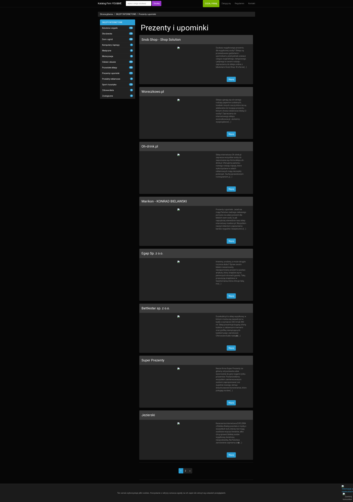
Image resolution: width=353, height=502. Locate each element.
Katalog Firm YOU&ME (110, 3)
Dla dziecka (107, 34)
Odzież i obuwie (109, 62)
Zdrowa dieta (108, 90)
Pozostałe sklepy (109, 68)
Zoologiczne (107, 96)
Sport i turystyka (109, 84)
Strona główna (106, 14)
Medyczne (106, 51)
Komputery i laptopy (111, 45)
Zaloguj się (226, 3)
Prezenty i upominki (147, 14)
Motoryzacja (107, 56)
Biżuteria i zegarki (110, 28)
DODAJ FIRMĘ (211, 3)
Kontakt (251, 3)
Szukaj (157, 3)
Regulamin (239, 3)
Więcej (231, 79)
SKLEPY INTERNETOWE (126, 14)
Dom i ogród (107, 39)
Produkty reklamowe (111, 79)
